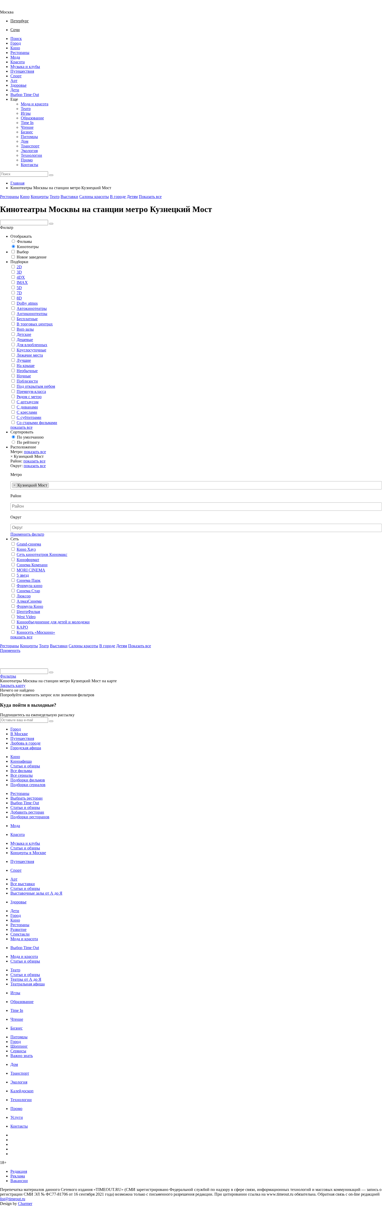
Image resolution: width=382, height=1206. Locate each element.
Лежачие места (30, 355)
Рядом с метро (29, 396)
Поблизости (27, 381)
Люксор (24, 596)
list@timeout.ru (12, 1199)
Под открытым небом (36, 386)
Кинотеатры (28, 246)
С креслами (27, 412)
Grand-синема (29, 544)
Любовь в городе (25, 743)
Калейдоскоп (22, 1091)
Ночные (24, 376)
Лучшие (24, 360)
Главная (17, 183)
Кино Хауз (26, 549)
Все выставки (22, 884)
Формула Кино (30, 606)
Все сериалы (21, 775)
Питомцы (29, 136)
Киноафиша (21, 761)
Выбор (23, 252)
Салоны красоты (94, 196)
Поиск (16, 38)
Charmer (25, 1203)
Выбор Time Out (24, 94)
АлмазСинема (29, 601)
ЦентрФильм (28, 611)
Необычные (27, 371)
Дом (24, 141)
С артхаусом (27, 402)
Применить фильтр (27, 534)
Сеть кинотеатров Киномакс (42, 554)
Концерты (40, 196)
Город (15, 43)
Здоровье (18, 85)
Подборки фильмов (27, 780)
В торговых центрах (35, 324)
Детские (24, 334)
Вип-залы (25, 329)
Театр (26, 108)
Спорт (16, 76)
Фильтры (8, 676)
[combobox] (196, 485)
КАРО (22, 627)
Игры (26, 113)
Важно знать (21, 1055)
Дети (14, 90)
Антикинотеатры (32, 313)
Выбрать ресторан (26, 798)
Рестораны (19, 52)
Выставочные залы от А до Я (36, 893)
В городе (118, 196)
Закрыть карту (12, 685)
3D (19, 272)
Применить (10, 650)
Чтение (27, 127)
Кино (15, 48)
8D (19, 298)
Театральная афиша (27, 984)
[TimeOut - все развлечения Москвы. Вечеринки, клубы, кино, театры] (11, 7)
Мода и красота (34, 104)
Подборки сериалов (27, 784)
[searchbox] (51, 485)
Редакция (18, 1171)
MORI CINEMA (31, 570)
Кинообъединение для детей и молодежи (53, 622)
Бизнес (27, 132)
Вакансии (19, 1180)
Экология (29, 150)
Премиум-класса (31, 391)
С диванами (27, 407)
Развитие (18, 929)
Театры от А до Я (25, 979)
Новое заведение (32, 257)
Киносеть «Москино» (36, 632)
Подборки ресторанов (29, 817)
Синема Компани (32, 565)
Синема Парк (29, 580)
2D (19, 267)
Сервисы (18, 1051)
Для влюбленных (32, 345)
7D (19, 293)
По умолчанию (30, 437)
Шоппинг (19, 1046)
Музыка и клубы (25, 66)
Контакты (29, 164)
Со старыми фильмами (37, 422)
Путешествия (22, 71)
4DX (21, 277)
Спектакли (20, 934)
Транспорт (30, 146)
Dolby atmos (27, 303)
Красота (17, 62)
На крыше (26, 365)
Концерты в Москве (28, 852)
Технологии (31, 155)
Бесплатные (27, 319)
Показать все (150, 196)
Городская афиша (25, 748)
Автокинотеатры (32, 308)
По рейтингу (28, 442)
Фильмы (24, 241)
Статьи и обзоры (25, 766)
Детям (132, 196)
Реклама (17, 1176)
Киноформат (28, 559)
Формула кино (29, 585)
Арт (13, 80)
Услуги (16, 1117)
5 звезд (23, 575)
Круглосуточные (31, 350)
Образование (32, 118)
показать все (21, 427)
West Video (26, 617)
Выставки (69, 196)
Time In (27, 122)
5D (19, 287)
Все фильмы (21, 770)
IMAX (22, 282)
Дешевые (25, 339)
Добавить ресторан (27, 812)
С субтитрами (29, 417)
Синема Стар (28, 591)
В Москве (19, 734)
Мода (15, 57)
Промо (27, 160)
